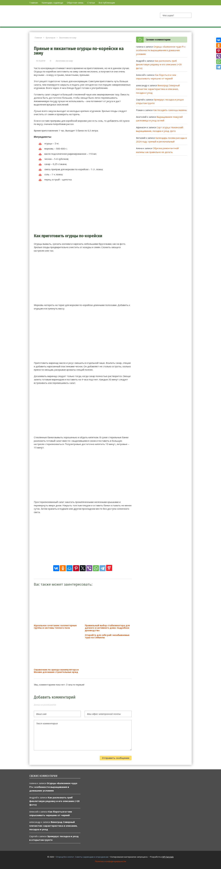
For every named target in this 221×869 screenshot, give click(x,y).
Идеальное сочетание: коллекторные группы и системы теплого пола (55, 626)
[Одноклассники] (63, 568)
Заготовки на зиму (64, 60)
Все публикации (107, 2)
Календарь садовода (52, 2)
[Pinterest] (76, 568)
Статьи (91, 2)
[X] (83, 568)
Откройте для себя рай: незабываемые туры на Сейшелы (107, 636)
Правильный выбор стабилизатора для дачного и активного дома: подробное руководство (107, 628)
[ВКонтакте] (56, 568)
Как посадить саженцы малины (170, 110)
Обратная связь (75, 2)
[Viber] (89, 568)
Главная (33, 2)
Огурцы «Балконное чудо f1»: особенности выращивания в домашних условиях (161, 50)
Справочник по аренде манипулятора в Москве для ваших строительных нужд (56, 670)
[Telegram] (103, 568)
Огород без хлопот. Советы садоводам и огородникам (82, 856)
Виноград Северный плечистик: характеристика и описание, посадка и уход (158, 89)
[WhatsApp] (96, 568)
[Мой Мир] (69, 568)
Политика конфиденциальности (110, 861)
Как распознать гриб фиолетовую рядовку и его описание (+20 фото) (159, 64)
